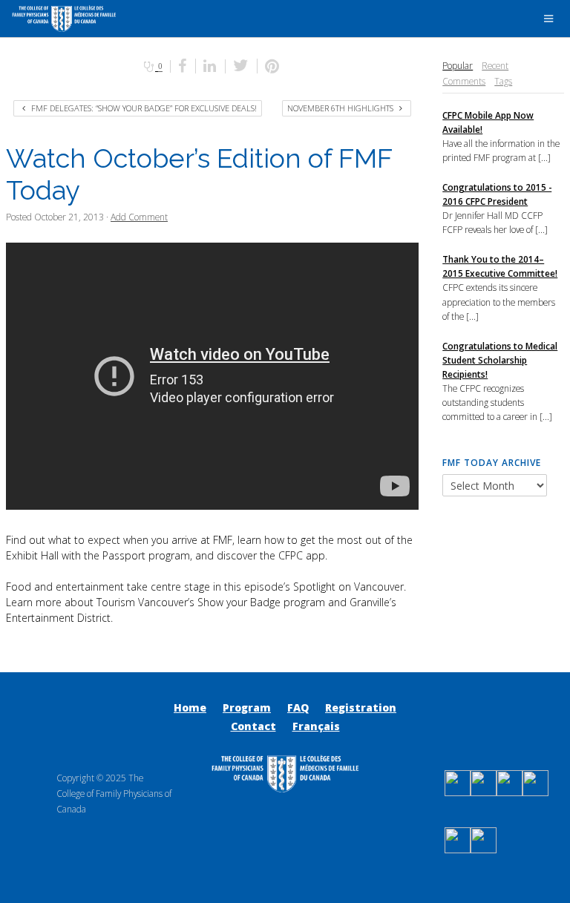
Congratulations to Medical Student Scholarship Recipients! (499, 360)
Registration (360, 707)
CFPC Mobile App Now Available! (488, 122)
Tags (503, 81)
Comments (463, 81)
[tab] (457, 65)
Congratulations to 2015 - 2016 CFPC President (496, 194)
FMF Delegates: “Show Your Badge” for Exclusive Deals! (143, 108)
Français (316, 726)
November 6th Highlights (341, 108)
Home (190, 707)
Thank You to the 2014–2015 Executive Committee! (499, 266)
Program (247, 707)
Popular (457, 65)
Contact (253, 726)
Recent (495, 65)
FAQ (298, 707)
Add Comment (139, 217)
